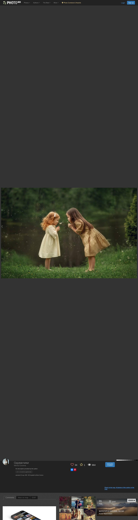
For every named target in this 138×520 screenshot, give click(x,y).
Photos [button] (26, 2)
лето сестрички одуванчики (23, 471)
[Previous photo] (2, 226)
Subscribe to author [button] (110, 464)
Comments (9, 498)
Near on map (23, 498)
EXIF (34, 498)
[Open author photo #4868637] (77, 502)
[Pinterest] (75, 469)
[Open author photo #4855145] (90, 502)
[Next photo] (136, 226)
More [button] (56, 2)
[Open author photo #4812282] (90, 514)
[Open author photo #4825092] (77, 514)
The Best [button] (46, 2)
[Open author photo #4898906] (65, 502)
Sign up (131, 2)
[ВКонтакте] (72, 469)
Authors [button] (36, 2)
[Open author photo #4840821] (65, 514)
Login (123, 3)
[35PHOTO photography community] (12, 3)
